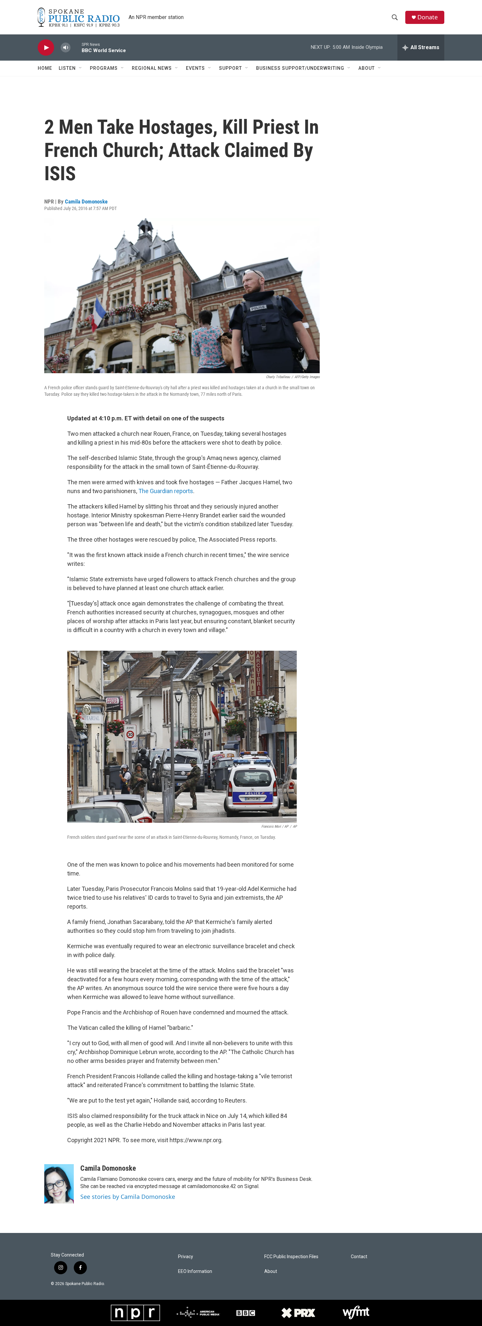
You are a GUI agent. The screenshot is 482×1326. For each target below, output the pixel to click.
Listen (67, 68)
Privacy (185, 1256)
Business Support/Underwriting (300, 68)
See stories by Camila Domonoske (127, 1197)
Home (45, 68)
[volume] (65, 47)
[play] (46, 47)
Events (195, 68)
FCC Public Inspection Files (291, 1256)
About (366, 68)
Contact (359, 1256)
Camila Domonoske (86, 201)
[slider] (76, 47)
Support (230, 68)
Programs (104, 68)
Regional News (152, 68)
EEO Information (195, 1271)
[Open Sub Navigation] (80, 68)
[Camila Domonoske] (59, 1183)
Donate (427, 17)
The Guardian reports (165, 491)
